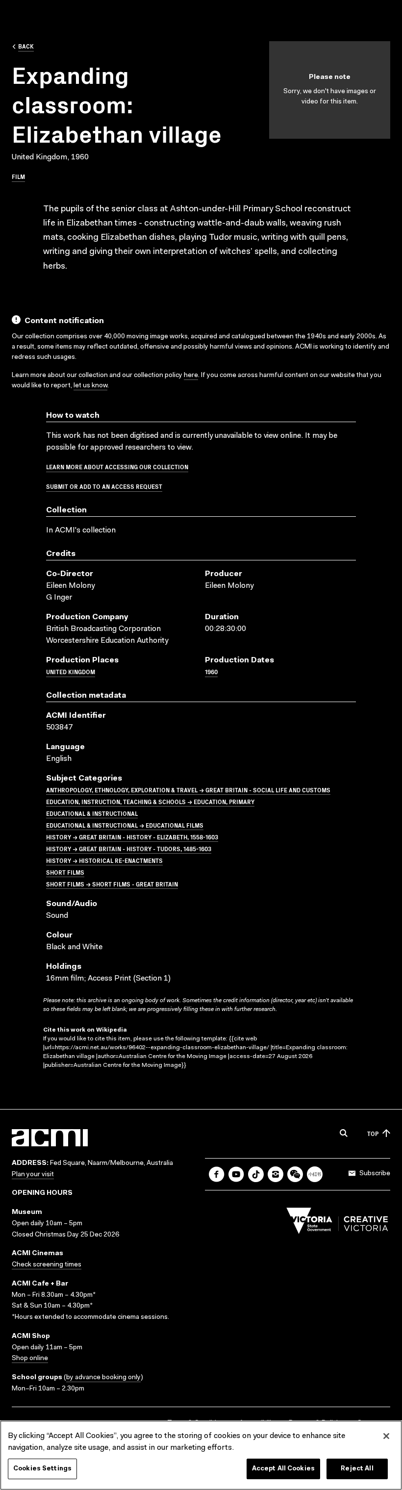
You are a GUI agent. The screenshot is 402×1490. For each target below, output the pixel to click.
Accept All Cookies (283, 1468)
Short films (65, 872)
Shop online (30, 1358)
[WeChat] (295, 1174)
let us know (90, 385)
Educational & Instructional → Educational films (124, 825)
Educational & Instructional (92, 813)
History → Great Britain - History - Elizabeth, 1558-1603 (132, 837)
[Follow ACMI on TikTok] (256, 1174)
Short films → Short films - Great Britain (112, 884)
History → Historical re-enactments (104, 860)
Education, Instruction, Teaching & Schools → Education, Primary (150, 801)
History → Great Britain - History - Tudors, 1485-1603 (128, 848)
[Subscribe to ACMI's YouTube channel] (236, 1174)
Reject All (357, 1468)
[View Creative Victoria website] (337, 1223)
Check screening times (46, 1265)
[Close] (386, 1436)
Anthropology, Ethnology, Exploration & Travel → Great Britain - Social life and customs (188, 789)
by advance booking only (103, 1377)
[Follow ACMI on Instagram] (275, 1174)
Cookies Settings (42, 1468)
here (191, 375)
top (372, 1133)
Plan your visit (33, 1174)
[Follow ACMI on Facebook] (217, 1174)
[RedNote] (315, 1174)
